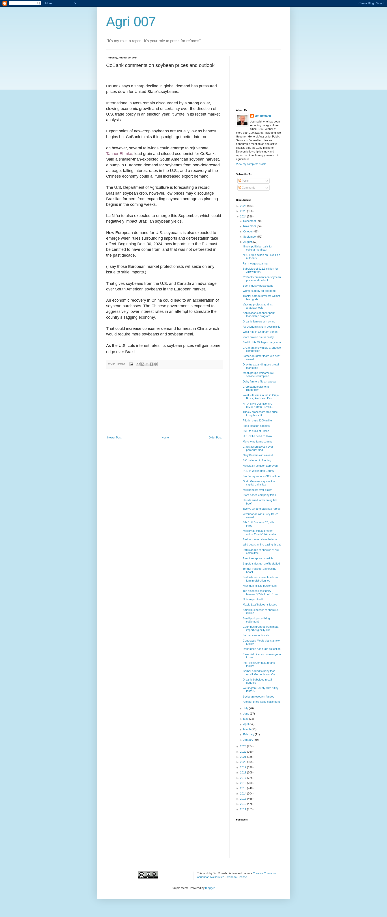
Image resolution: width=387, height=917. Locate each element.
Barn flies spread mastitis (258, 558)
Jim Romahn (263, 115)
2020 (243, 762)
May (246, 718)
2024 (243, 216)
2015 (243, 788)
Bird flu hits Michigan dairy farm (262, 342)
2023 (243, 746)
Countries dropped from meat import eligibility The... (260, 628)
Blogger (210, 888)
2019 (243, 767)
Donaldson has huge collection (262, 649)
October (248, 231)
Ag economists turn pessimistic (261, 326)
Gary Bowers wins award (258, 455)
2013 (243, 798)
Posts (245, 180)
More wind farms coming (258, 441)
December (250, 221)
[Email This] (138, 364)
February (249, 734)
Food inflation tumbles (256, 425)
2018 (243, 772)
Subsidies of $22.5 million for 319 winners (260, 270)
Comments (248, 187)
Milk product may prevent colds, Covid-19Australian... (261, 532)
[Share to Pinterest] (155, 364)
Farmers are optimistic (256, 635)
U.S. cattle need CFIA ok (257, 436)
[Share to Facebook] (151, 364)
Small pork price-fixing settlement (256, 620)
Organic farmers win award (259, 321)
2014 (243, 793)
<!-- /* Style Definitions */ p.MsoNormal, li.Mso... (258, 405)
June (246, 713)
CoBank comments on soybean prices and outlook (262, 279)
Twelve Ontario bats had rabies (261, 508)
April (246, 724)
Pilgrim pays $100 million (258, 420)
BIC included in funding (257, 460)
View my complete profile (251, 164)
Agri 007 (131, 21)
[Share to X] (147, 364)
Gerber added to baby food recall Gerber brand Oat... (260, 673)
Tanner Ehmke (119, 153)
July (246, 708)
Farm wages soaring (255, 263)
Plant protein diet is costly (258, 337)
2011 (243, 809)
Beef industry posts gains (258, 285)
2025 (243, 211)
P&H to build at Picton (256, 431)
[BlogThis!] (142, 364)
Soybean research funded (258, 696)
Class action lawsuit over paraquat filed (258, 448)
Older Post (215, 437)
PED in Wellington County (258, 470)
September (250, 236)
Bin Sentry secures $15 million (261, 476)
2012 (243, 803)
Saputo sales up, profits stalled (261, 563)
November (250, 226)
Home (165, 437)
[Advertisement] (164, 402)
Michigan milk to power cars (260, 585)
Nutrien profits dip (253, 599)
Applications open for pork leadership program (259, 314)
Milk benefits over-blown (257, 490)
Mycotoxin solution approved (260, 465)
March (247, 729)
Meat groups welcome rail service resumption (258, 375)
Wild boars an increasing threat (262, 544)
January (248, 739)
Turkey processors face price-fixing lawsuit (261, 413)
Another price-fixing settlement (261, 701)
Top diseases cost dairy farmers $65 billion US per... (261, 592)
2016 (243, 783)
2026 (243, 206)
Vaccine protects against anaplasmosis (257, 306)
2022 (243, 751)
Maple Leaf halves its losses (260, 604)
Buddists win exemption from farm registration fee (260, 579)
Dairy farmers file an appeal (259, 381)
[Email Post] (131, 364)
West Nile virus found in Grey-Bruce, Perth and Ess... (261, 397)
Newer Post (114, 437)
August (247, 242)
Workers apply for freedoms (259, 290)
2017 (243, 778)
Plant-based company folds (259, 495)
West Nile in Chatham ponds (260, 331)
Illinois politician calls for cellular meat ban (257, 248)
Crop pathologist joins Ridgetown (256, 388)
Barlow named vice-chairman (260, 539)
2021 (243, 756)
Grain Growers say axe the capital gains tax (259, 483)
